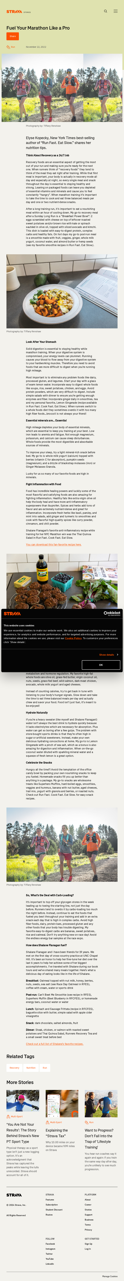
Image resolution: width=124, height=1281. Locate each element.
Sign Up (88, 1244)
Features (50, 1199)
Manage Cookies (110, 1276)
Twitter (49, 1254)
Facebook (50, 1244)
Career (88, 1204)
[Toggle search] (105, 11)
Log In (88, 1249)
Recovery (14, 1067)
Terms (88, 1224)
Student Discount (54, 1209)
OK (101, 665)
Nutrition (31, 1067)
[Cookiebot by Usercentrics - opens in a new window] (106, 613)
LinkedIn (50, 1264)
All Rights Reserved (16, 1215)
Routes (49, 1214)
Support (88, 1214)
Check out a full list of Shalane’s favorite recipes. (54, 1044)
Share (13, 36)
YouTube (50, 1259)
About (88, 1199)
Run (45, 1067)
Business (89, 1219)
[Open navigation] (116, 11)
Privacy (88, 1229)
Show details (106, 654)
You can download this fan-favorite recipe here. (53, 544)
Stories (88, 1209)
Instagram (50, 1249)
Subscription (52, 1204)
